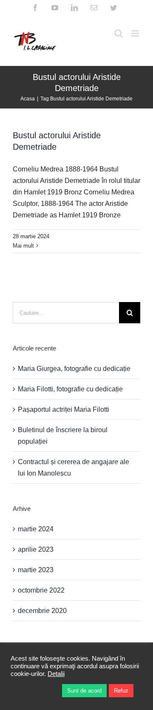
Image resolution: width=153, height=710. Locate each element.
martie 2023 (36, 569)
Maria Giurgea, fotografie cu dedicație (74, 368)
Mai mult (23, 245)
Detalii (56, 673)
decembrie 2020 (42, 610)
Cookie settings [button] (34, 690)
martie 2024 (36, 529)
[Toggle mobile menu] (135, 33)
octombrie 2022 (41, 590)
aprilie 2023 (36, 549)
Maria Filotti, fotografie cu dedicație (70, 389)
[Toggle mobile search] (118, 33)
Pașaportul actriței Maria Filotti (63, 409)
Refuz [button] (121, 690)
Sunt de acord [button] (84, 690)
